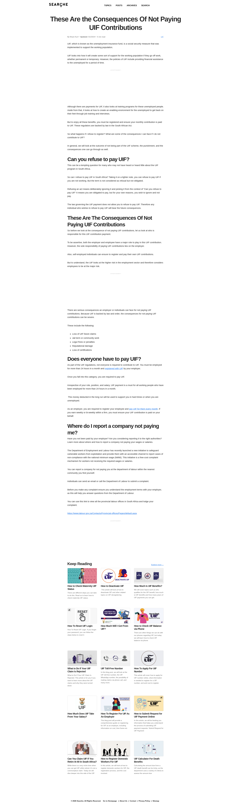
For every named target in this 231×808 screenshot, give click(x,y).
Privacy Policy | (145, 801)
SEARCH (145, 5)
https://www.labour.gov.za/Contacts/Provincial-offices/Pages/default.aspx (102, 513)
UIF (162, 37)
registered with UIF (114, 368)
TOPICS (107, 5)
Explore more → (157, 565)
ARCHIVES (132, 5)
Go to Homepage (110, 801)
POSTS (119, 5)
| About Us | (123, 801)
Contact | (133, 801)
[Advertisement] (115, 88)
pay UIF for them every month (143, 409)
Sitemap (156, 801)
